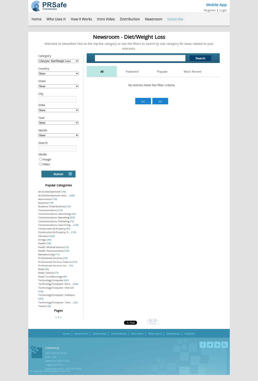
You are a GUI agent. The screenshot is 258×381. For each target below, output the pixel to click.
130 (51, 202)
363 (52, 236)
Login (223, 10)
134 (76, 224)
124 (48, 306)
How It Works (81, 19)
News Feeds (100, 333)
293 (41, 298)
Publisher (190, 333)
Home (37, 19)
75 (71, 265)
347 (73, 213)
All (101, 71)
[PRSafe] (49, 6)
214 (65, 258)
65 (75, 302)
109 (66, 250)
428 (72, 195)
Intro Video (106, 19)
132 (60, 210)
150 (54, 199)
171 (57, 254)
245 (49, 239)
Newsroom (153, 19)
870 (72, 217)
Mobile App (216, 4)
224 (75, 283)
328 (41, 291)
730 (48, 243)
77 (56, 272)
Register (210, 10)
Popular (162, 71)
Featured (132, 71)
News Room (81, 333)
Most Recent (193, 71)
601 (66, 280)
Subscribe (175, 19)
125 (68, 206)
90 (47, 269)
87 (65, 276)
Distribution (130, 19)
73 (72, 221)
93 (68, 228)
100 (63, 191)
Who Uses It (56, 19)
